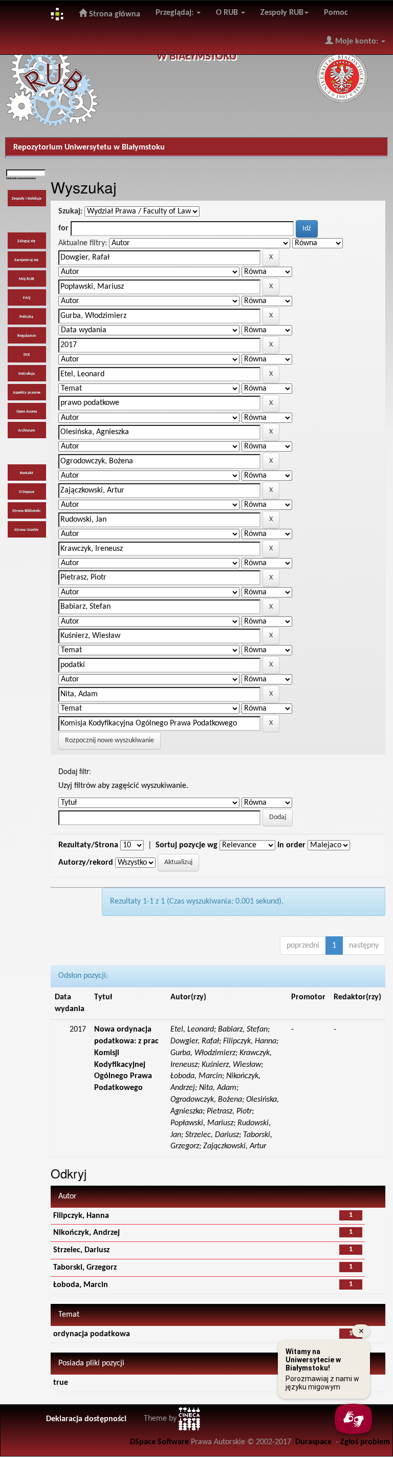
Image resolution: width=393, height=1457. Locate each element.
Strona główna (113, 14)
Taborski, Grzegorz (85, 1267)
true (60, 1383)
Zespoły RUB (281, 13)
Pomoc (336, 13)
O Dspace (26, 492)
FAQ (26, 298)
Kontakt (26, 473)
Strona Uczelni (26, 530)
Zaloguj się (26, 241)
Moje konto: (356, 41)
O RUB (228, 13)
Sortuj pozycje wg (186, 845)
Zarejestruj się (26, 260)
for (63, 228)
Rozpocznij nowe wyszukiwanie (109, 740)
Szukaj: (70, 211)
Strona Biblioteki (26, 511)
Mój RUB (26, 279)
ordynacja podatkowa (91, 1334)
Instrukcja (26, 374)
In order (291, 845)
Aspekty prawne (26, 393)
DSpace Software (159, 1442)
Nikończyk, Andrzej (86, 1233)
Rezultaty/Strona (88, 845)
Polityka (26, 317)
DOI (27, 355)
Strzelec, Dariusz (81, 1250)
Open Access (26, 412)
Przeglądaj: (175, 13)
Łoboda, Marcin (80, 1285)
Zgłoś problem (365, 1442)
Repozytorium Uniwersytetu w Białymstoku (89, 147)
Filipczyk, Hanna (81, 1216)
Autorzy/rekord (85, 863)
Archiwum (26, 430)
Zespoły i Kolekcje (26, 199)
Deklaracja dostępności (86, 1419)
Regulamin (26, 336)
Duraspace (313, 1442)
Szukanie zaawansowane (21, 178)
